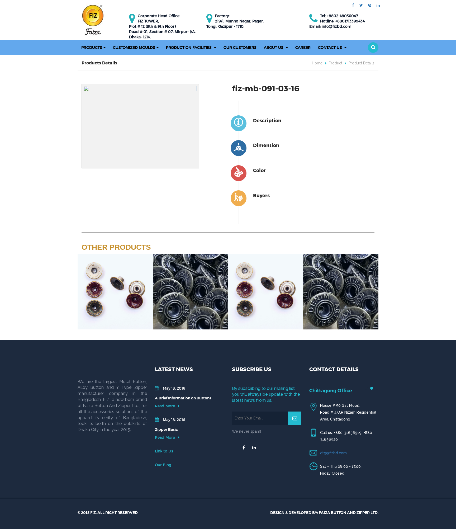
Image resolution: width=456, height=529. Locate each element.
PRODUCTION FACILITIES (189, 47)
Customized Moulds (134, 47)
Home (317, 63)
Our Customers (240, 47)
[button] (373, 47)
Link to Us (164, 451)
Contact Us (330, 47)
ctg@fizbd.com (333, 453)
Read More (165, 406)
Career (303, 47)
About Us (274, 47)
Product (335, 63)
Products (91, 47)
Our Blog (163, 464)
